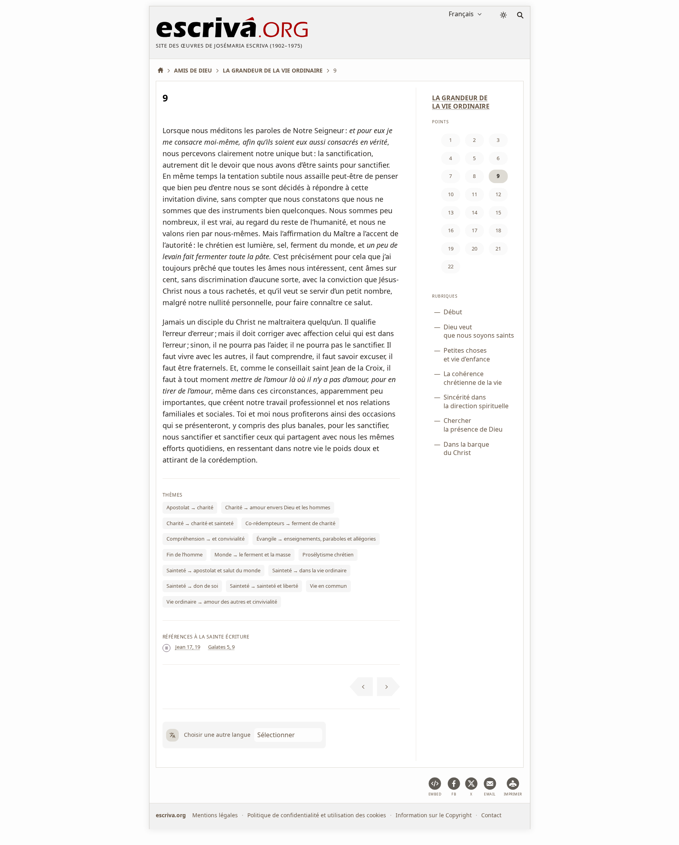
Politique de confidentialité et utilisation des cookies (316, 815)
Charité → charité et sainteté (199, 523)
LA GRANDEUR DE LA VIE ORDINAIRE (461, 102)
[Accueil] (163, 70)
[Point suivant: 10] (388, 686)
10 (450, 194)
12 (498, 194)
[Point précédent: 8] (361, 686)
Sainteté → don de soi (192, 585)
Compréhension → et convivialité (205, 538)
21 (498, 248)
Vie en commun (328, 585)
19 (450, 248)
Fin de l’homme (184, 554)
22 (450, 266)
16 (450, 230)
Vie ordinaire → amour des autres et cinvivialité (221, 601)
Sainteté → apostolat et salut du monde (213, 570)
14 (474, 212)
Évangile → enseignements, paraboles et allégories (316, 538)
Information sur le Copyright (434, 815)
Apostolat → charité (189, 507)
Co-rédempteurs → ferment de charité (290, 523)
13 (450, 212)
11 (474, 194)
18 (498, 230)
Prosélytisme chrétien (328, 554)
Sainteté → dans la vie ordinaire (309, 570)
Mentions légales (215, 815)
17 (474, 230)
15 (498, 212)
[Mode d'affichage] (503, 15)
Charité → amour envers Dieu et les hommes (277, 507)
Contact (491, 815)
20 (474, 248)
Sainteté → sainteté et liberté (264, 585)
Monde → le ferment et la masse (252, 554)
